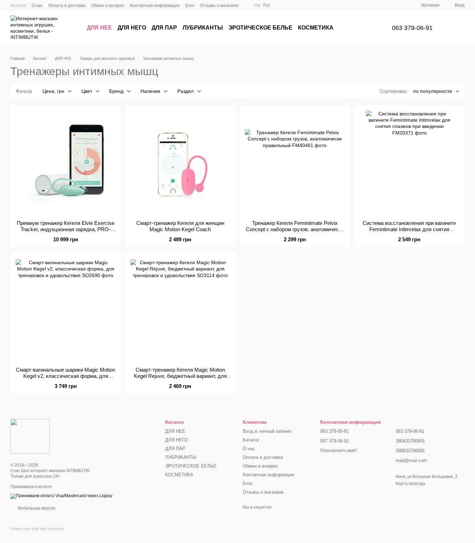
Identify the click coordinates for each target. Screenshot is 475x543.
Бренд (116, 91)
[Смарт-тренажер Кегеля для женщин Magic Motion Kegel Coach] (180, 163)
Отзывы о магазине (219, 5)
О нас (37, 5)
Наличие (150, 91)
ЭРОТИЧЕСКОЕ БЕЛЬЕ (260, 28)
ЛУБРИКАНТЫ (203, 28)
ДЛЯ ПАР (164, 28)
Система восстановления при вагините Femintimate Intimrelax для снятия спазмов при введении (409, 229)
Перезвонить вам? (338, 450)
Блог (189, 5)
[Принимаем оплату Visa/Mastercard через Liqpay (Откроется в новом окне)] (61, 495)
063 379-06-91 (412, 28)
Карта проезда (410, 483)
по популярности (432, 91)
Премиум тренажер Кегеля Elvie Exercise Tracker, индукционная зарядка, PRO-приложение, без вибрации (65, 229)
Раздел (185, 91)
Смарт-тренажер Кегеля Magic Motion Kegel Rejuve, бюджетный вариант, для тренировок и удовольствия (180, 376)
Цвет (86, 91)
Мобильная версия (36, 508)
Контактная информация (155, 5)
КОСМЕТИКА (315, 28)
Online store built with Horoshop (37, 529)
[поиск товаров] (369, 27)
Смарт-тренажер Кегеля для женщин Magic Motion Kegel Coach (180, 226)
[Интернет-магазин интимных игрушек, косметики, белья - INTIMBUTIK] (30, 435)
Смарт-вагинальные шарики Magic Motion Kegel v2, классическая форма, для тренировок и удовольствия (65, 376)
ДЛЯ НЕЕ (99, 28)
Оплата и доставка (67, 5)
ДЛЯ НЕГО (132, 28)
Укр (257, 5)
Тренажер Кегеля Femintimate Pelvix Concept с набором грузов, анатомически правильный (295, 229)
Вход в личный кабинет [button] (267, 431)
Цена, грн (53, 91)
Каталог (18, 5)
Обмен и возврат (107, 5)
